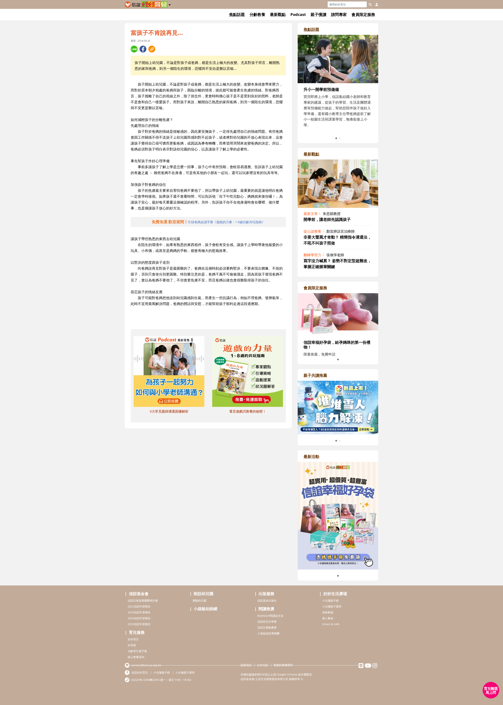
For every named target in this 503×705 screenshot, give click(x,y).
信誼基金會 (139, 593)
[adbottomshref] (169, 372)
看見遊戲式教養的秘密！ (247, 411)
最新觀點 (278, 14)
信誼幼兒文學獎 (267, 621)
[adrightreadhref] (338, 407)
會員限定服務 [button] (363, 14)
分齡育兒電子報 (137, 651)
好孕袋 (132, 645)
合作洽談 (262, 665)
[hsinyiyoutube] (367, 666)
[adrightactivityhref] (338, 515)
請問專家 (339, 14)
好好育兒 (133, 639)
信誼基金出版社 (267, 600)
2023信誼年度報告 (139, 612)
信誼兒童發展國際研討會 (143, 600)
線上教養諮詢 (136, 657)
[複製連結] (151, 49)
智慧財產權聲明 (283, 665)
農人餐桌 (327, 618)
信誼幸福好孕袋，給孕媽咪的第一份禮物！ (337, 345)
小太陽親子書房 (331, 606)
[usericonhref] (375, 4)
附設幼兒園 (203, 593)
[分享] (134, 49)
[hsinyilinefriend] (361, 666)
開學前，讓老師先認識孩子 (327, 219)
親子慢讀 (318, 14)
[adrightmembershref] (338, 314)
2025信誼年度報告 (139, 624)
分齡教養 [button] (257, 14)
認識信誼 (246, 665)
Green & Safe (331, 624)
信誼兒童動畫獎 (267, 627)
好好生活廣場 (335, 593)
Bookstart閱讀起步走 (270, 615)
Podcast (298, 14)
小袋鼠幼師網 (205, 608)
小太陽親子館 (330, 600)
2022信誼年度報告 (139, 606)
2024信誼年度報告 (139, 618)
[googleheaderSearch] (370, 4)
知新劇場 (327, 612)
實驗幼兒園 (199, 600)
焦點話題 (237, 14)
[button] (170, 4)
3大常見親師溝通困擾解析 (169, 411)
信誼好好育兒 (139, 672)
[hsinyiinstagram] (374, 666)
